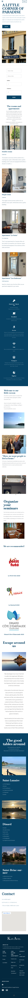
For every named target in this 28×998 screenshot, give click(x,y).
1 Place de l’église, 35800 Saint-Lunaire (10, 905)
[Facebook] (2, 984)
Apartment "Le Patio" (10, 235)
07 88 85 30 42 (13, 902)
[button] (3, 484)
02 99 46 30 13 (5, 902)
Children (9, 88)
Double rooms (7, 152)
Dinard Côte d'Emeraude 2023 (14, 634)
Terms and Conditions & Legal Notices (10, 987)
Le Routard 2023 (14, 605)
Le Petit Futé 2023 (14, 576)
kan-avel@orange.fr (6, 899)
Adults (8, 80)
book (6, 26)
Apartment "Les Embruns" (11, 278)
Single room (6, 194)
